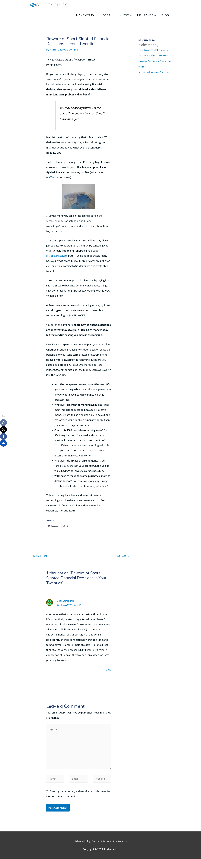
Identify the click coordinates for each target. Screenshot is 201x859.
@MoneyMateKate (57, 255)
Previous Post (37, 555)
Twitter (54, 177)
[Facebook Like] (3, 422)
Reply (108, 669)
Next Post (121, 555)
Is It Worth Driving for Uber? (154, 72)
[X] (3, 429)
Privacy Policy (82, 841)
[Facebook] (3, 436)
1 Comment (73, 49)
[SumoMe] (3, 443)
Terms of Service (101, 841)
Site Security (120, 841)
